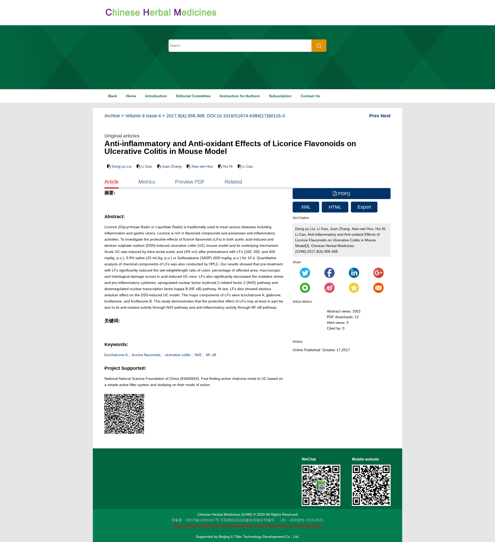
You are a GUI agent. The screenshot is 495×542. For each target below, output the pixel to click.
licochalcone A (116, 355)
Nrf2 (198, 355)
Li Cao (247, 166)
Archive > (114, 115)
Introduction (156, 96)
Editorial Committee (193, 96)
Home (131, 96)
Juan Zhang (172, 166)
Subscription (280, 96)
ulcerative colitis (177, 355)
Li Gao (146, 166)
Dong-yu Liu (121, 166)
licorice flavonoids (146, 355)
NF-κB (210, 355)
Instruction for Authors (240, 96)
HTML (335, 207)
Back (112, 96)
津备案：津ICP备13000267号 (195, 520)
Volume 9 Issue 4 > (145, 115)
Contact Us (310, 96)
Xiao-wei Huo (202, 166)
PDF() (343, 193)
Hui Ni (228, 166)
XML (306, 207)
